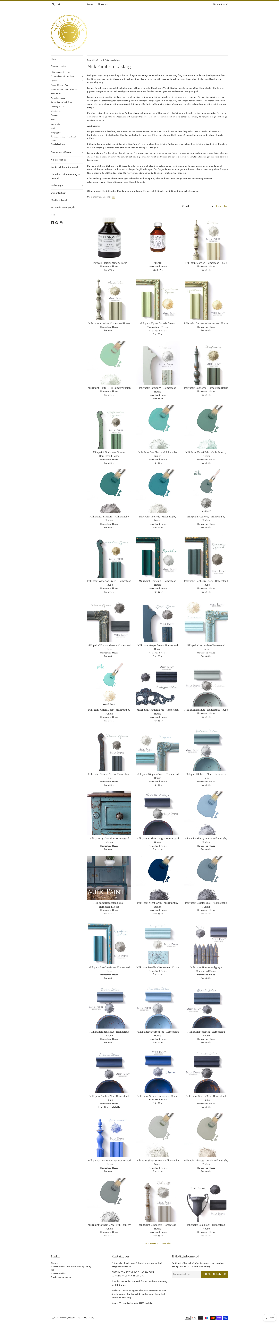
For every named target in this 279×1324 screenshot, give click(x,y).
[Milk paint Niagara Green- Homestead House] (158, 749)
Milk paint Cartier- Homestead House (206, 263)
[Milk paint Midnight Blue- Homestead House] (158, 685)
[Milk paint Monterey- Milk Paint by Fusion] (206, 491)
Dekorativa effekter (67, 152)
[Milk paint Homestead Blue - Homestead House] (109, 878)
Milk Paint (55, 94)
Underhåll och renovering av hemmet (66, 176)
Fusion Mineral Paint (60, 85)
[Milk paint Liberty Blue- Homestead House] (206, 1071)
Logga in (91, 4)
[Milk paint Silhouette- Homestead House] (158, 1200)
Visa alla (166, 1244)
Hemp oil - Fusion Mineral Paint (109, 263)
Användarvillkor (58, 1274)
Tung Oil (157, 263)
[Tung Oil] (158, 238)
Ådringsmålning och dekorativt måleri (64, 138)
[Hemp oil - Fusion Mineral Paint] (109, 238)
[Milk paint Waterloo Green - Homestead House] (109, 556)
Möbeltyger (67, 185)
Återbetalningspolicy (61, 1277)
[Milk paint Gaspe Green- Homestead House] (158, 620)
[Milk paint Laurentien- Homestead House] (206, 620)
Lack (53, 128)
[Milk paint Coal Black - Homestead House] (206, 1200)
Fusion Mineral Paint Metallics (64, 89)
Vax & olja (55, 124)
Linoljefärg (55, 111)
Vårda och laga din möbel (67, 167)
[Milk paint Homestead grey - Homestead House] (206, 942)
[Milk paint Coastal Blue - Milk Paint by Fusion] (206, 878)
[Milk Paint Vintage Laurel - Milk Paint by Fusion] (206, 1135)
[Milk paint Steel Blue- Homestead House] (206, 1006)
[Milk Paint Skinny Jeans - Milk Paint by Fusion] (206, 813)
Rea (53, 215)
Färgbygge (55, 133)
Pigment (54, 115)
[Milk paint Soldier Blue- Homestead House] (109, 1071)
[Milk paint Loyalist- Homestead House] (158, 942)
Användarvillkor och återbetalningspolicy (71, 1267)
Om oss (54, 1263)
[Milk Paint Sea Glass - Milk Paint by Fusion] (158, 427)
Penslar (67, 81)
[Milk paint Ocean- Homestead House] (158, 1071)
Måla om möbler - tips (60, 72)
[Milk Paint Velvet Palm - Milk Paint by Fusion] (206, 427)
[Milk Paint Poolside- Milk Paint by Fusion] (158, 491)
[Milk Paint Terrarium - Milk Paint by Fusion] (109, 491)
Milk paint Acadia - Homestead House (109, 323)
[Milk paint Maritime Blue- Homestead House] (158, 1006)
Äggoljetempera (58, 98)
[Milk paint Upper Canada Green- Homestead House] (158, 298)
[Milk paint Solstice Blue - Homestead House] (206, 749)
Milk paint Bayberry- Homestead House (206, 388)
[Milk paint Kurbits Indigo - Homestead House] (158, 813)
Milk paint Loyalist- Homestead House (157, 967)
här (113, 197)
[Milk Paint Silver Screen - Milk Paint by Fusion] (158, 1135)
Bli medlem (103, 4)
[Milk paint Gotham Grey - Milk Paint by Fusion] (109, 1200)
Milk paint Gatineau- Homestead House (206, 323)
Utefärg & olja (57, 107)
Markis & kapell (59, 200)
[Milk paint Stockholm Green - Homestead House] (109, 427)
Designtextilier (58, 193)
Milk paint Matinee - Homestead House (206, 709)
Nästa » (154, 1244)
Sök (52, 1270)
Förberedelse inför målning (67, 76)
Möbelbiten (72, 1318)
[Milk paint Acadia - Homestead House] (109, 298)
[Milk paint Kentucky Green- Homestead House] (206, 556)
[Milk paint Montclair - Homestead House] (158, 556)
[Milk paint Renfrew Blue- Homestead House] (109, 942)
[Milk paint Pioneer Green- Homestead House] (109, 749)
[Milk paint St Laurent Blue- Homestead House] (109, 1135)
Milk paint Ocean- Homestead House (157, 1096)
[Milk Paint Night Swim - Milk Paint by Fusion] (158, 878)
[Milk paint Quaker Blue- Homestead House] (109, 813)
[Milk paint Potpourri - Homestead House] (158, 362)
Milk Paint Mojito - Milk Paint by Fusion (109, 388)
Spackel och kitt (58, 144)
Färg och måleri (67, 66)
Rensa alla (221, 206)
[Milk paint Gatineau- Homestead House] (206, 298)
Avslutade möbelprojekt (63, 207)
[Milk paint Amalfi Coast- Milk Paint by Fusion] (109, 685)
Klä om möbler (67, 160)
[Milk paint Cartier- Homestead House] (206, 238)
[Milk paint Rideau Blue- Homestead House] (109, 1006)
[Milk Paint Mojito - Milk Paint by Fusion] (109, 362)
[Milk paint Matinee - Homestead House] (206, 685)
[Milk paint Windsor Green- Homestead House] (109, 620)
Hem (53, 59)
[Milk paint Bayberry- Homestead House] (206, 362)
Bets (53, 120)
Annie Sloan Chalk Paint (62, 102)
